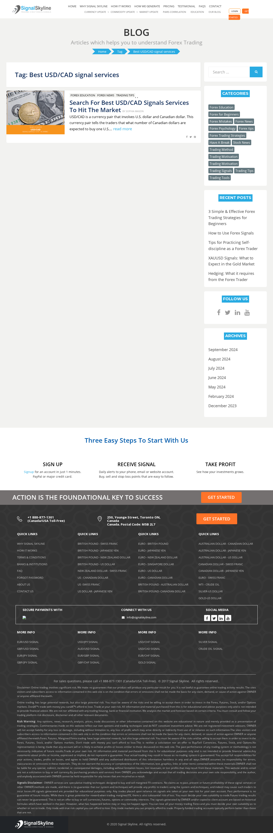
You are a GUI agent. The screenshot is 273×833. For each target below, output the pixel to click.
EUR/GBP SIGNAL (88, 655)
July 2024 (216, 368)
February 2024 (221, 396)
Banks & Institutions (32, 564)
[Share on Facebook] (186, 139)
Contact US (25, 591)
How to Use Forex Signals (231, 233)
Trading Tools (219, 178)
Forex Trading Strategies (227, 135)
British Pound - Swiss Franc (98, 544)
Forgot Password (30, 578)
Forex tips (246, 128)
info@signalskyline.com (141, 617)
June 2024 (217, 377)
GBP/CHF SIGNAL (89, 662)
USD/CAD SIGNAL (149, 649)
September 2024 (223, 349)
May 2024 (216, 386)
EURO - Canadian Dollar (155, 578)
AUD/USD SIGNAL (89, 649)
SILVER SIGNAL (208, 642)
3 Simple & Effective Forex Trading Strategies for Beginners (231, 217)
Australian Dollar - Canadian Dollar (226, 544)
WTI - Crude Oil (209, 584)
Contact (215, 6)
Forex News (105, 95)
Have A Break (219, 142)
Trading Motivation (224, 156)
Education (197, 11)
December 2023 (222, 405)
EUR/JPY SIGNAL (27, 655)
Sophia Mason (135, 111)
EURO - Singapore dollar (156, 564)
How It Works (27, 550)
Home (72, 6)
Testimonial (186, 6)
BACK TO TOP (246, 825)
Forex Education (83, 95)
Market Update (148, 11)
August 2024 (219, 359)
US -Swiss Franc (89, 584)
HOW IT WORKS (121, 6)
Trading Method (221, 149)
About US (23, 584)
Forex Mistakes (221, 121)
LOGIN (234, 11)
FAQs (202, 6)
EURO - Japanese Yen (152, 550)
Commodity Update (123, 11)
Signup (29, 472)
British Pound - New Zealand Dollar (104, 557)
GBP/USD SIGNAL (28, 649)
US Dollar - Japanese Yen (95, 591)
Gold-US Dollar (210, 598)
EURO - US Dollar (150, 571)
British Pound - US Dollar (96, 564)
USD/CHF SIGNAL (149, 642)
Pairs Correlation (174, 11)
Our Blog (215, 11)
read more (122, 128)
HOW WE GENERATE (147, 6)
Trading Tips (125, 95)
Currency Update (95, 11)
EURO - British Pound (153, 544)
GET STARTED (221, 497)
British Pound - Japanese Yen (98, 550)
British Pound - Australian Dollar (163, 584)
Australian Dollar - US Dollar (221, 557)
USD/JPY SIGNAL (88, 642)
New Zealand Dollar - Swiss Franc (102, 571)
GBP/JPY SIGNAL (27, 662)
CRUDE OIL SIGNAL (211, 649)
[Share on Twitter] (191, 139)
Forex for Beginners (224, 114)
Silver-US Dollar (211, 591)
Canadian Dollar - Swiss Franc (221, 564)
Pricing (168, 6)
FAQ (19, 571)
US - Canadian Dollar (93, 578)
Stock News (241, 142)
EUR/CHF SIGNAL (149, 655)
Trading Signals (221, 170)
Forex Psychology (222, 128)
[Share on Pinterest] (195, 139)
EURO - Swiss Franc (212, 578)
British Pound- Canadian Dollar (161, 591)
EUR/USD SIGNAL (28, 642)
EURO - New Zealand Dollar (157, 557)
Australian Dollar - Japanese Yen (222, 550)
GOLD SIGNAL (147, 662)
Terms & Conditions (31, 557)
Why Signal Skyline (93, 6)
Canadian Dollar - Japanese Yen (221, 571)
